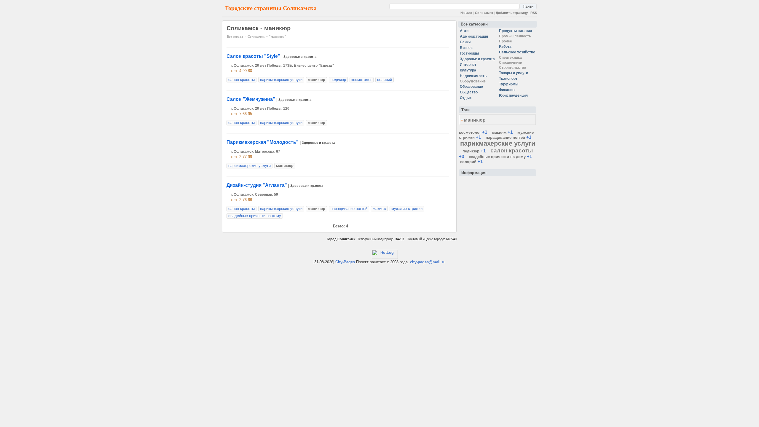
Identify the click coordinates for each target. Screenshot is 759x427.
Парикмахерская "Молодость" (263, 142)
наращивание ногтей (349, 208)
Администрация (474, 36)
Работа (505, 46)
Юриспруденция (513, 95)
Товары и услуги (513, 73)
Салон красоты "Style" (253, 56)
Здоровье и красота (299, 56)
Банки (465, 42)
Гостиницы (469, 53)
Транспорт (508, 79)
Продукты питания (515, 31)
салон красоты (241, 79)
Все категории (474, 24)
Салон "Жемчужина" (251, 99)
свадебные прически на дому (254, 216)
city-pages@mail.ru (428, 262)
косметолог (361, 79)
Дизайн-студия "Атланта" (257, 185)
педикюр (338, 79)
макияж (379, 208)
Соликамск (484, 13)
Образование (471, 87)
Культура (468, 70)
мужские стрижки (406, 208)
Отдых (466, 98)
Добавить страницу (512, 13)
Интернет (468, 65)
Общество (469, 92)
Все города (235, 36)
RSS (533, 13)
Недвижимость (473, 76)
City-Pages (345, 262)
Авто (464, 31)
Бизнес (466, 48)
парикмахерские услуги (281, 79)
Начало (466, 13)
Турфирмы (508, 84)
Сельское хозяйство (517, 52)
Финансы (507, 90)
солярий (384, 79)
